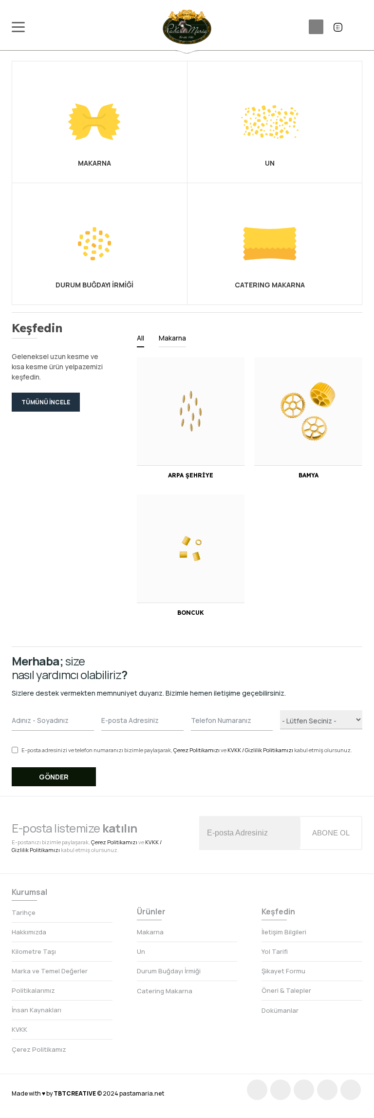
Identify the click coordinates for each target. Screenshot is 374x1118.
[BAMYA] (308, 411)
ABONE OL (331, 833)
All (140, 337)
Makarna (172, 337)
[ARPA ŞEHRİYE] (191, 411)
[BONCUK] (191, 548)
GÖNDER (54, 776)
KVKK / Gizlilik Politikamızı (260, 750)
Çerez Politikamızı (196, 750)
